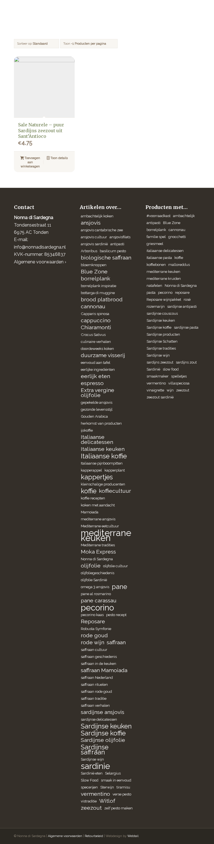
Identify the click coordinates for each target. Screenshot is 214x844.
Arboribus (89, 251)
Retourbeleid (94, 836)
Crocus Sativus (93, 334)
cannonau (93, 306)
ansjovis (91, 223)
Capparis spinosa (95, 313)
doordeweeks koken (97, 348)
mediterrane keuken (106, 535)
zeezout (91, 808)
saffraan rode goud (96, 691)
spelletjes (179, 376)
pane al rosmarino (96, 593)
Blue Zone (94, 271)
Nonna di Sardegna (97, 559)
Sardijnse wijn (92, 759)
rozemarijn (156, 306)
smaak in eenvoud (116, 780)
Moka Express (98, 552)
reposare (182, 292)
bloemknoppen (93, 265)
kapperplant (114, 470)
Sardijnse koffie (103, 733)
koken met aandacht (98, 505)
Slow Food (89, 780)
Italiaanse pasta (159, 258)
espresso (92, 383)
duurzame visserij (103, 355)
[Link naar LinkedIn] (187, 835)
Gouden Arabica (94, 416)
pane (119, 586)
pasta (151, 292)
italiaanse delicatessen (165, 251)
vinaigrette (155, 390)
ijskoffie (87, 430)
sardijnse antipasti (182, 306)
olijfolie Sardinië (94, 580)
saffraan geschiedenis (99, 656)
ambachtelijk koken (97, 216)
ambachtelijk (184, 216)
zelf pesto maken (118, 808)
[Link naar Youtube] (196, 835)
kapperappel (91, 470)
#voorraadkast (159, 216)
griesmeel (155, 244)
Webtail (132, 836)
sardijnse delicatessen (99, 719)
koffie (88, 491)
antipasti (117, 244)
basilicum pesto (113, 251)
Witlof (107, 801)
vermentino (95, 794)
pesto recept (116, 614)
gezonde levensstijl (97, 409)
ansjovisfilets (120, 237)
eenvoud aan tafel (95, 362)
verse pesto (122, 794)
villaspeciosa (178, 383)
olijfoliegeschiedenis (97, 573)
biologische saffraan (106, 257)
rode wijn (92, 642)
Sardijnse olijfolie (103, 740)
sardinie (95, 766)
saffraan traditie (93, 698)
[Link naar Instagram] (162, 835)
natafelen (154, 285)
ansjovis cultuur (94, 237)
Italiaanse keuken (103, 449)
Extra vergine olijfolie (97, 392)
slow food (171, 369)
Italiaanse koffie (104, 456)
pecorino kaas (92, 614)
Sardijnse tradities (161, 348)
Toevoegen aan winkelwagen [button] (30, 162)
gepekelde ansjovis (96, 402)
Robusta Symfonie (96, 628)
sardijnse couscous (162, 313)
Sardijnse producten (163, 334)
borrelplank (95, 278)
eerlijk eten (95, 376)
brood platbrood (102, 299)
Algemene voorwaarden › (40, 261)
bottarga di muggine (98, 292)
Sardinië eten (92, 773)
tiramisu (123, 787)
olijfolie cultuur (115, 566)
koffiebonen (156, 265)
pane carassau (98, 600)
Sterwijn (107, 787)
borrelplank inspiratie (98, 285)
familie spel (156, 237)
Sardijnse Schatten (162, 341)
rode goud (94, 635)
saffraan (116, 642)
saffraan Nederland (97, 677)
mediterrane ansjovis (98, 519)
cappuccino (96, 320)
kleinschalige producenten (103, 484)
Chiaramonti (96, 327)
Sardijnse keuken (106, 726)
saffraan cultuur (94, 649)
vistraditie (89, 801)
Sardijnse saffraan (94, 750)
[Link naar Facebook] (171, 835)
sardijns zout (186, 362)
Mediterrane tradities (98, 545)
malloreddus (179, 265)
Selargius (113, 773)
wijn (170, 390)
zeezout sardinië (160, 397)
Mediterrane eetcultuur (100, 526)
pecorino (97, 607)
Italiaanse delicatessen (97, 439)
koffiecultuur (115, 491)
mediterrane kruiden (164, 278)
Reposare (93, 621)
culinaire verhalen (96, 341)
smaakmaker (158, 376)
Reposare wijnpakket (164, 299)
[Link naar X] (179, 835)
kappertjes (97, 477)
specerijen (89, 787)
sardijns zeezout (160, 362)
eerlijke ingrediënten (98, 369)
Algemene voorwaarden (65, 836)
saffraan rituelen (94, 684)
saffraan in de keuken (98, 663)
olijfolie (91, 565)
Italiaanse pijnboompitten (102, 463)
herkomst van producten (101, 423)
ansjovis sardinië (94, 244)
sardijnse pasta (186, 327)
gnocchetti (177, 237)
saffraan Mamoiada (104, 670)
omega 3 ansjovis (95, 587)
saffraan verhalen (95, 705)
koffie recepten (93, 498)
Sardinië (153, 369)
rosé (187, 299)
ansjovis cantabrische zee (102, 230)
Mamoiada (89, 512)
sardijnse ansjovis (102, 712)
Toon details (59, 158)
